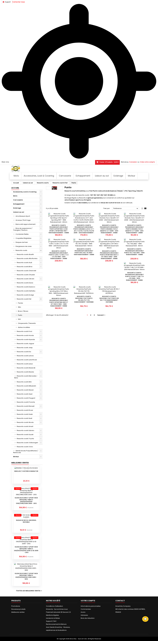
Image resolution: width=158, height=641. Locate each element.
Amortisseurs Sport (23, 216)
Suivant (101, 315)
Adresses (84, 615)
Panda (20, 303)
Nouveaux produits (18, 609)
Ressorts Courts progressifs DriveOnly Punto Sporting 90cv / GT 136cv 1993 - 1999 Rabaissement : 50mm (58, 302)
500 (19, 319)
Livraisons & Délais (53, 618)
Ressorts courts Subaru (25, 430)
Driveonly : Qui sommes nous (57, 609)
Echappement (18, 204)
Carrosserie (18, 200)
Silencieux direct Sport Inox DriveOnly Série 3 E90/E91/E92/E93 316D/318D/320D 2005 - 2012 (26, 500)
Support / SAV (51, 621)
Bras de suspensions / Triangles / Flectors (22, 229)
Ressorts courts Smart (25, 426)
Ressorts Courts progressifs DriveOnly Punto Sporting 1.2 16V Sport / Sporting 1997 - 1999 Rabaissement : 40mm (58, 229)
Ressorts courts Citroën (25, 279)
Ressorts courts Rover (25, 410)
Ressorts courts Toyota (25, 438)
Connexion (133, 162)
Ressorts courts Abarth (25, 254)
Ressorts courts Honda (25, 335)
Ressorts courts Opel (24, 394)
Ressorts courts (21, 250)
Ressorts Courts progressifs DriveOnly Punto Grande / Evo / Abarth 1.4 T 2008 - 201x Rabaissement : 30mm (109, 229)
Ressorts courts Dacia (25, 283)
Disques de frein (22, 242)
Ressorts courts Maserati (26, 368)
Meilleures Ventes (20, 462)
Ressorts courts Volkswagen (27, 442)
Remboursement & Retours (56, 624)
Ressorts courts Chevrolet (26, 271)
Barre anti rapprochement (25, 224)
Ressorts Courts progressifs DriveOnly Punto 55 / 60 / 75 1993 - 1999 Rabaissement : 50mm (84, 252)
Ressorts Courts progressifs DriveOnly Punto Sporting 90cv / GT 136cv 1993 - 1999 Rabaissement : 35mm (109, 254)
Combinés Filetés (22, 234)
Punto (20, 315)
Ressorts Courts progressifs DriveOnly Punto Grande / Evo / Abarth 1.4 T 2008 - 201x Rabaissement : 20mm (134, 229)
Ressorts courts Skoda (25, 422)
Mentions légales (52, 615)
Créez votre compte (147, 162)
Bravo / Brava (23, 311)
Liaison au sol (18, 212)
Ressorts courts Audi (24, 262)
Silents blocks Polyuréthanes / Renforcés (25, 452)
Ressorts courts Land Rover (27, 360)
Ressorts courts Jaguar (25, 343)
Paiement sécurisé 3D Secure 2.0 (58, 612)
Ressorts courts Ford (24, 331)
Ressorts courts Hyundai (26, 339)
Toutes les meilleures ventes (29, 591)
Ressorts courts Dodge (25, 295)
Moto (15, 196)
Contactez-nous (18, 2)
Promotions (15, 606)
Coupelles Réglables (23, 238)
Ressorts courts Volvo (25, 447)
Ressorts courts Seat (24, 418)
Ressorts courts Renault (25, 406)
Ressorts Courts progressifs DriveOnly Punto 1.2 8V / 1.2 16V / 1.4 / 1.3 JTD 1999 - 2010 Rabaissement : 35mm (59, 254)
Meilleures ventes (18, 612)
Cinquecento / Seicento (27, 323)
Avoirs (83, 612)
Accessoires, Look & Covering (24, 192)
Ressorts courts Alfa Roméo (27, 258)
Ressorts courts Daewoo (26, 287)
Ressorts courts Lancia (25, 356)
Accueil (15, 188)
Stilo (19, 307)
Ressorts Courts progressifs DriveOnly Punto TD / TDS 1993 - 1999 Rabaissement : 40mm (134, 252)
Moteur (16, 456)
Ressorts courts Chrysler (26, 275)
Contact (120, 600)
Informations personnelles (91, 606)
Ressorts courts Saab (25, 414)
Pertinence (126, 208)
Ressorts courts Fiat (24, 299)
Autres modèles (24, 327)
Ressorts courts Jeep (25, 347)
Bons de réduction (87, 618)
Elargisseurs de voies (24, 246)
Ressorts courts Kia (24, 352)
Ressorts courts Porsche (26, 402)
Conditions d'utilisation (54, 606)
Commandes (86, 609)
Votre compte (88, 600)
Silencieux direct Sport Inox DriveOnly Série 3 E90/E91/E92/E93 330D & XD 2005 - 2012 (26, 549)
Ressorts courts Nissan (25, 390)
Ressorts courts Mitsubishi (26, 386)
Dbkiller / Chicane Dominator (26, 471)
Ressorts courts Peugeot (26, 398)
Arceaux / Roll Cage (23, 220)
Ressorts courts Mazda (25, 372)
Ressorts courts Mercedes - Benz (26, 377)
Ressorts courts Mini (24, 382)
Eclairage (17, 208)
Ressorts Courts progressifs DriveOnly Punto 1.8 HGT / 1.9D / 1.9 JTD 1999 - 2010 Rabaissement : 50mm (134, 276)
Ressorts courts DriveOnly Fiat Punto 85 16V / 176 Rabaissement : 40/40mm (109, 299)
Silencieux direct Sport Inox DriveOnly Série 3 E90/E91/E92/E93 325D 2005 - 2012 (26, 576)
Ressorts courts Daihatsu (26, 291)
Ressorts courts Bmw (24, 266)
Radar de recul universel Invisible (26, 521)
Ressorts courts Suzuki (25, 434)
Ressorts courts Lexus (25, 364)
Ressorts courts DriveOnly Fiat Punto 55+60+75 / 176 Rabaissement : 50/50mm (83, 299)
